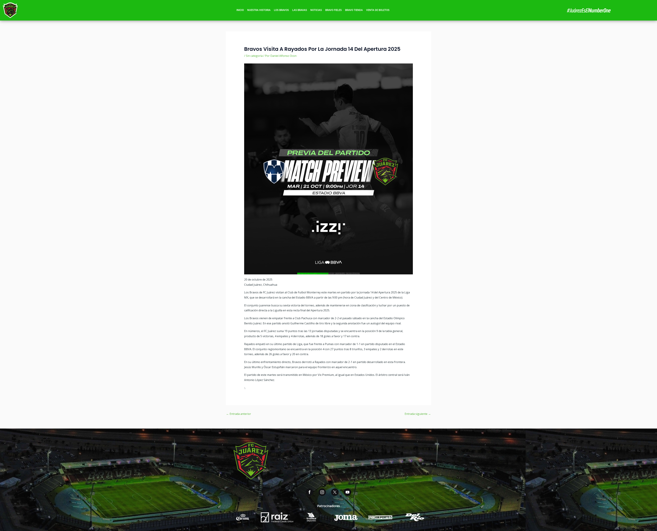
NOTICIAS (316, 10)
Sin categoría (254, 56)
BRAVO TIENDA (354, 10)
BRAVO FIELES (333, 10)
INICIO (240, 10)
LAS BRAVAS (299, 10)
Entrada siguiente (418, 414)
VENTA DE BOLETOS (377, 10)
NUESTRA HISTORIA (258, 10)
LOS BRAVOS (281, 10)
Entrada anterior (238, 414)
